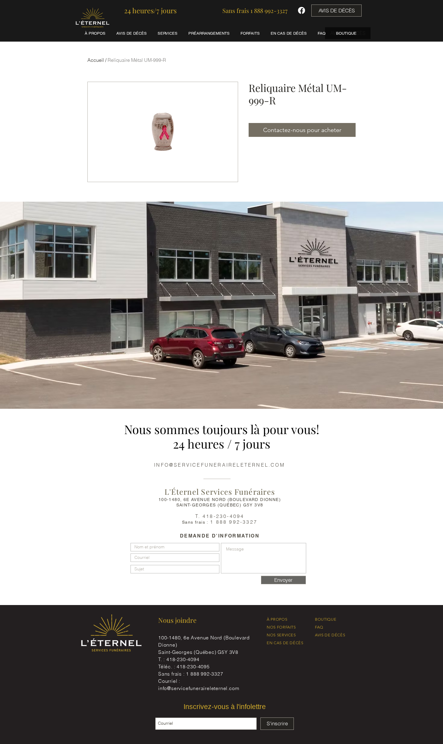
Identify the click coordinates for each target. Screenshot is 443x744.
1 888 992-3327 (204, 674)
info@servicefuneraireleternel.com (198, 688)
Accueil (95, 60)
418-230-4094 (183, 659)
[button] (150, 11)
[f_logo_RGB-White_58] (301, 10)
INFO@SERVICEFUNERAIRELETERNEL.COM (219, 465)
